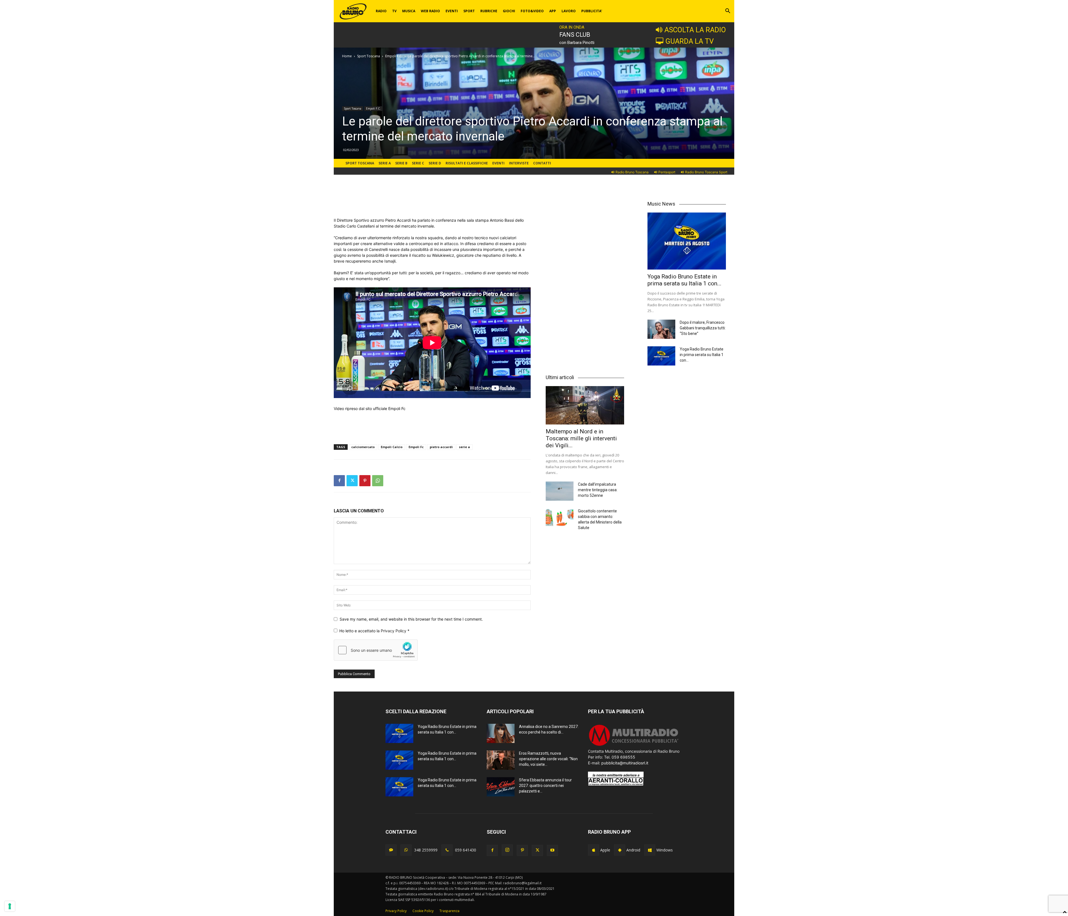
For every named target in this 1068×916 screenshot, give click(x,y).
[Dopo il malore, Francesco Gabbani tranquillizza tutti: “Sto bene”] (661, 329)
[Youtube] (552, 850)
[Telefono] (447, 850)
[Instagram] (507, 850)
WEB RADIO (430, 11)
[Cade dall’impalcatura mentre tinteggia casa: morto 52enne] (559, 491)
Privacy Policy (394, 630)
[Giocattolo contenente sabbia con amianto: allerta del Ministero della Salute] (559, 517)
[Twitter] (352, 480)
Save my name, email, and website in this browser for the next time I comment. (411, 619)
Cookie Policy (423, 910)
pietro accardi (441, 447)
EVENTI (452, 11)
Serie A (385, 163)
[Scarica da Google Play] (619, 850)
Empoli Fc (416, 447)
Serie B (401, 163)
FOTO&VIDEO (532, 11)
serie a (464, 447)
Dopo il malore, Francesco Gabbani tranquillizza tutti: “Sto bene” (703, 328)
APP (552, 11)
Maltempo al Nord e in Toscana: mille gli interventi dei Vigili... (581, 438)
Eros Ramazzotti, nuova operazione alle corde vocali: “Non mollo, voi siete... (548, 759)
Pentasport (666, 172)
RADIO (381, 11)
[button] (727, 11)
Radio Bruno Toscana (632, 172)
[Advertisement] (432, 203)
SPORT (469, 11)
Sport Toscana (368, 56)
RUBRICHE (488, 11)
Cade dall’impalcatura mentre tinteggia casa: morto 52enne (597, 490)
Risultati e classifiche (467, 163)
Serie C (418, 163)
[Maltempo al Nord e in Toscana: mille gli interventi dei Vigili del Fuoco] (585, 405)
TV (394, 11)
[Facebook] (339, 480)
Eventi (498, 163)
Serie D (435, 163)
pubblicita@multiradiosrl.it (624, 763)
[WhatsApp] (377, 480)
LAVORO (569, 11)
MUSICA (408, 11)
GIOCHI (509, 11)
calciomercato (363, 447)
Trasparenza (449, 910)
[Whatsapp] (406, 850)
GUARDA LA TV (689, 41)
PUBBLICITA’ (591, 11)
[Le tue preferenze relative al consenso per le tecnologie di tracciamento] (9, 906)
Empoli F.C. (393, 56)
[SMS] (391, 850)
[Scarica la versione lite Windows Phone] (649, 850)
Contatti (542, 163)
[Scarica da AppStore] (593, 850)
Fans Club (574, 34)
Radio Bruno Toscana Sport (706, 172)
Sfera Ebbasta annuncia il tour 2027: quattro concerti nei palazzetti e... (545, 785)
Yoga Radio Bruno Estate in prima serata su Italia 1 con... (684, 280)
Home (347, 56)
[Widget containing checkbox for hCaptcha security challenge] (376, 650)
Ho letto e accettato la (374, 630)
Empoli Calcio (391, 447)
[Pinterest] (364, 480)
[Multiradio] (634, 745)
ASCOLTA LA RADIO (695, 30)
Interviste (519, 163)
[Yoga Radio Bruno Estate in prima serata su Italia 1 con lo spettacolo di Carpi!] (686, 241)
